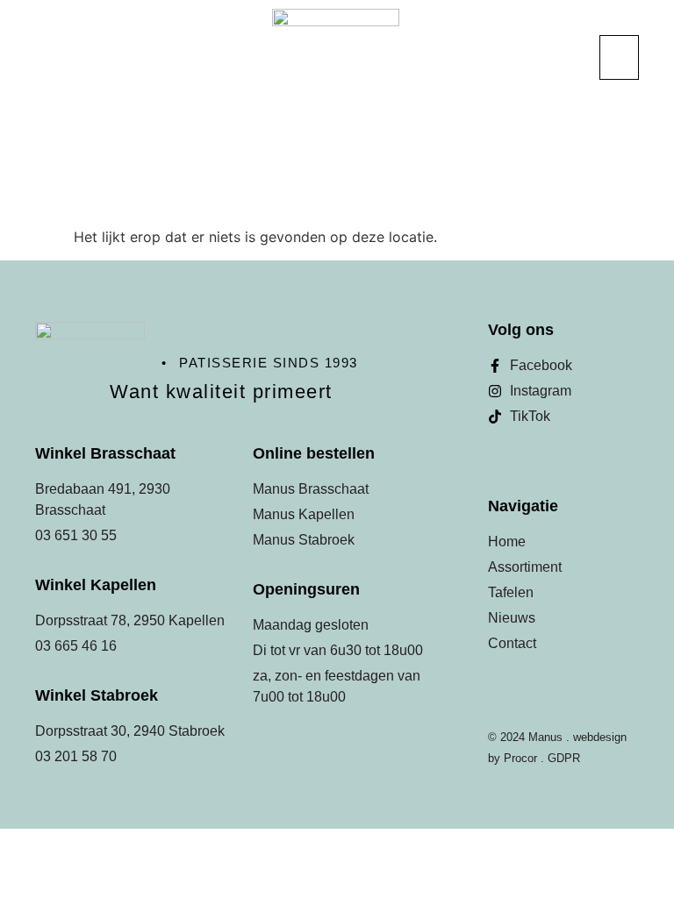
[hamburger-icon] (619, 57)
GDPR (564, 758)
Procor (520, 758)
